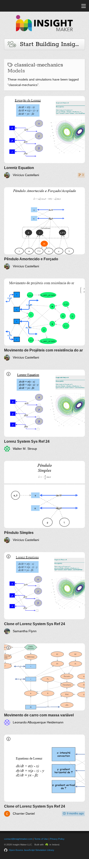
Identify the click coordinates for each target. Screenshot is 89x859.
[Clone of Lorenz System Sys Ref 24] (44, 593)
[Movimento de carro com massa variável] (44, 684)
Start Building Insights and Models (50, 44)
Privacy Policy (57, 839)
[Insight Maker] (44, 33)
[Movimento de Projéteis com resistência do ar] (44, 319)
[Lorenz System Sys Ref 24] (44, 411)
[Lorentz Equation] (44, 137)
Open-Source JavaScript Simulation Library (31, 850)
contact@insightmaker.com (18, 839)
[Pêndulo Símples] (44, 502)
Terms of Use (41, 839)
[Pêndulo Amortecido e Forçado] (44, 228)
